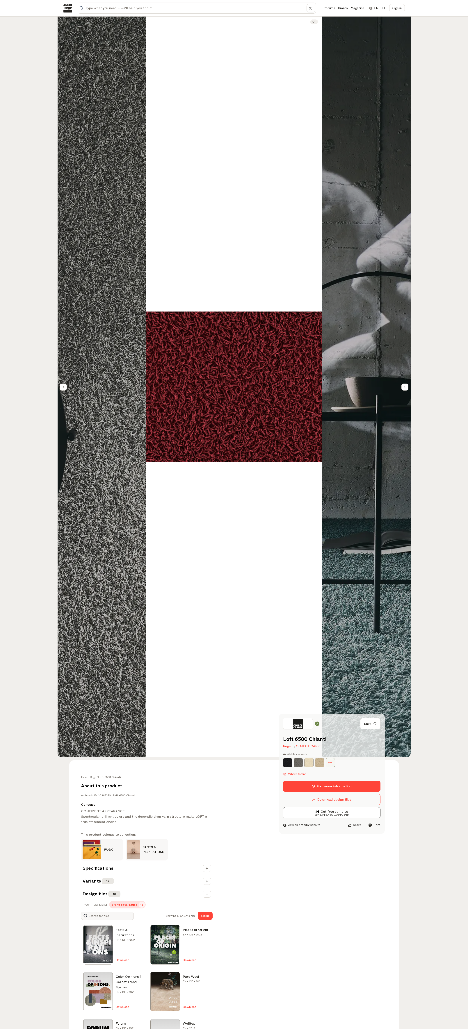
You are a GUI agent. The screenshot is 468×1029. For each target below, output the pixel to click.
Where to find (297, 774)
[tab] (86, 905)
